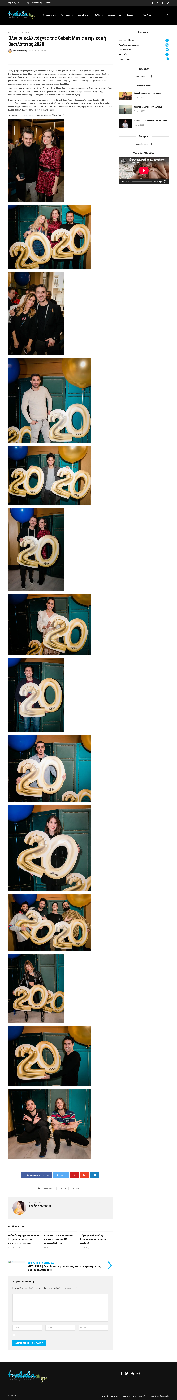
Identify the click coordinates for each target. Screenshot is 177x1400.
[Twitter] (126, 1373)
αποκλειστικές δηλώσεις (129, 45)
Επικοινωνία (105, 1396)
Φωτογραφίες (76, 1188)
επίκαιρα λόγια (125, 50)
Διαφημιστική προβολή (129, 1396)
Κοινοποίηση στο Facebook (38, 1175)
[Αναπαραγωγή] (122, 181)
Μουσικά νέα (48, 15)
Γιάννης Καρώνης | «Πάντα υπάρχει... (149, 107)
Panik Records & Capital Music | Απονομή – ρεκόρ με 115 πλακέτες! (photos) (59, 1239)
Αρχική (26, 3)
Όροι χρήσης (143, 1396)
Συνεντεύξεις (37, 3)
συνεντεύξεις (124, 59)
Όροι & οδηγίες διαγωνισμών (159, 1396)
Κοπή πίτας (62, 1188)
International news (115, 15)
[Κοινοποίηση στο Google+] (84, 1175)
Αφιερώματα (83, 15)
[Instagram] (168, 3)
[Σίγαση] (160, 181)
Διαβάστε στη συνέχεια (41, 1262)
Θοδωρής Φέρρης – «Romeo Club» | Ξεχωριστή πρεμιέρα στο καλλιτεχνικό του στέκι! (24, 1239)
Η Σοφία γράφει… (145, 15)
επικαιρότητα (23, 32)
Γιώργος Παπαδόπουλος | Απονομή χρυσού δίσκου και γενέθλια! (93, 1239)
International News (126, 40)
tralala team (115, 1396)
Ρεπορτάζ (48, 3)
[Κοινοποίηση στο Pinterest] (74, 1175)
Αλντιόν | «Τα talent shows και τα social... (151, 121)
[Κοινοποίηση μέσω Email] (94, 1175)
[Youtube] (163, 3)
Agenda (130, 15)
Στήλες (98, 15)
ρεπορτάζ (123, 54)
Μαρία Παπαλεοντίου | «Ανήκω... (147, 93)
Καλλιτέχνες (65, 15)
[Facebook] (121, 1373)
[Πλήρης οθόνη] (165, 181)
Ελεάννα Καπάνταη (20, 51)
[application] (144, 170)
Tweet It (62, 1175)
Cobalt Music (48, 1188)
